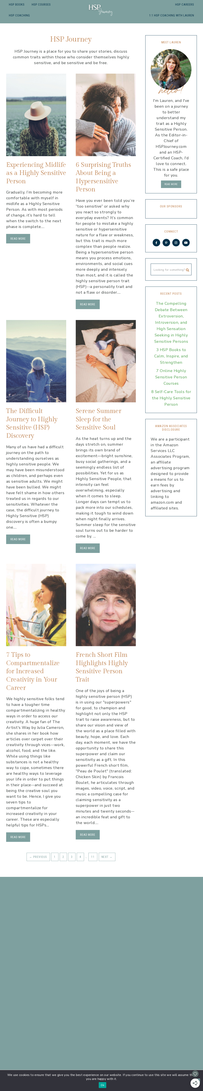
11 (93, 856)
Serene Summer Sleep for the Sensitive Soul (98, 419)
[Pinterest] (166, 242)
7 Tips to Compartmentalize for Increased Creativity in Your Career (33, 671)
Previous (38, 856)
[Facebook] (156, 242)
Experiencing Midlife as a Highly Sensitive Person (36, 173)
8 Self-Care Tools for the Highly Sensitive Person (171, 398)
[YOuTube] (186, 242)
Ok (102, 1085)
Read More (18, 238)
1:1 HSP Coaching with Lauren (171, 15)
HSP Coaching (19, 15)
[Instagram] (176, 242)
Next (107, 856)
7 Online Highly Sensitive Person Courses (171, 377)
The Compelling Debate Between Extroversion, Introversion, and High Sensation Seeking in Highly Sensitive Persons (171, 322)
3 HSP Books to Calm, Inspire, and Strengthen (171, 356)
